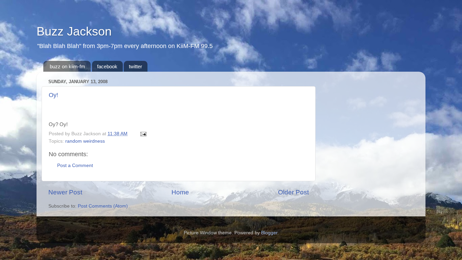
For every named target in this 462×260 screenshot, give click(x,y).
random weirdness (85, 141)
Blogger (269, 232)
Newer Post (65, 192)
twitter (135, 66)
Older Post (293, 192)
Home (180, 192)
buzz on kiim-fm (67, 66)
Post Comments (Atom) (103, 206)
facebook (107, 66)
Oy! (53, 95)
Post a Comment (75, 165)
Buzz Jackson (74, 31)
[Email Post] (142, 133)
